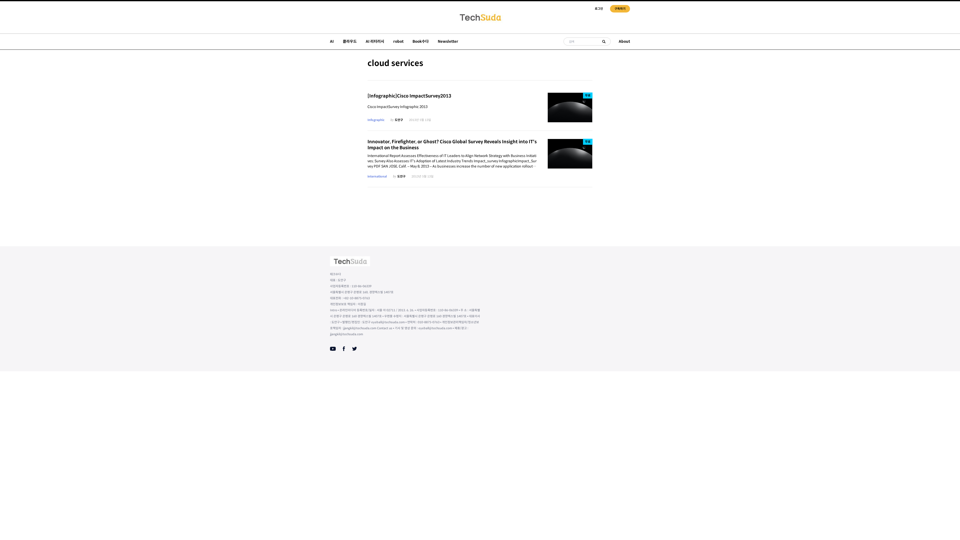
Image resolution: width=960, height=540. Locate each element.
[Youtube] (333, 349)
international (377, 176)
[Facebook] (344, 348)
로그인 (599, 8)
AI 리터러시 (375, 41)
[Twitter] (354, 349)
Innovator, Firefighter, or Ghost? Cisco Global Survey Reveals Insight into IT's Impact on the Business (452, 145)
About (624, 41)
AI (332, 41)
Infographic (376, 120)
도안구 (399, 120)
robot (398, 41)
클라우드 (350, 41)
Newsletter (448, 41)
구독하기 (620, 8)
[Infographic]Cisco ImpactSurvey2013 (409, 96)
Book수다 (420, 41)
